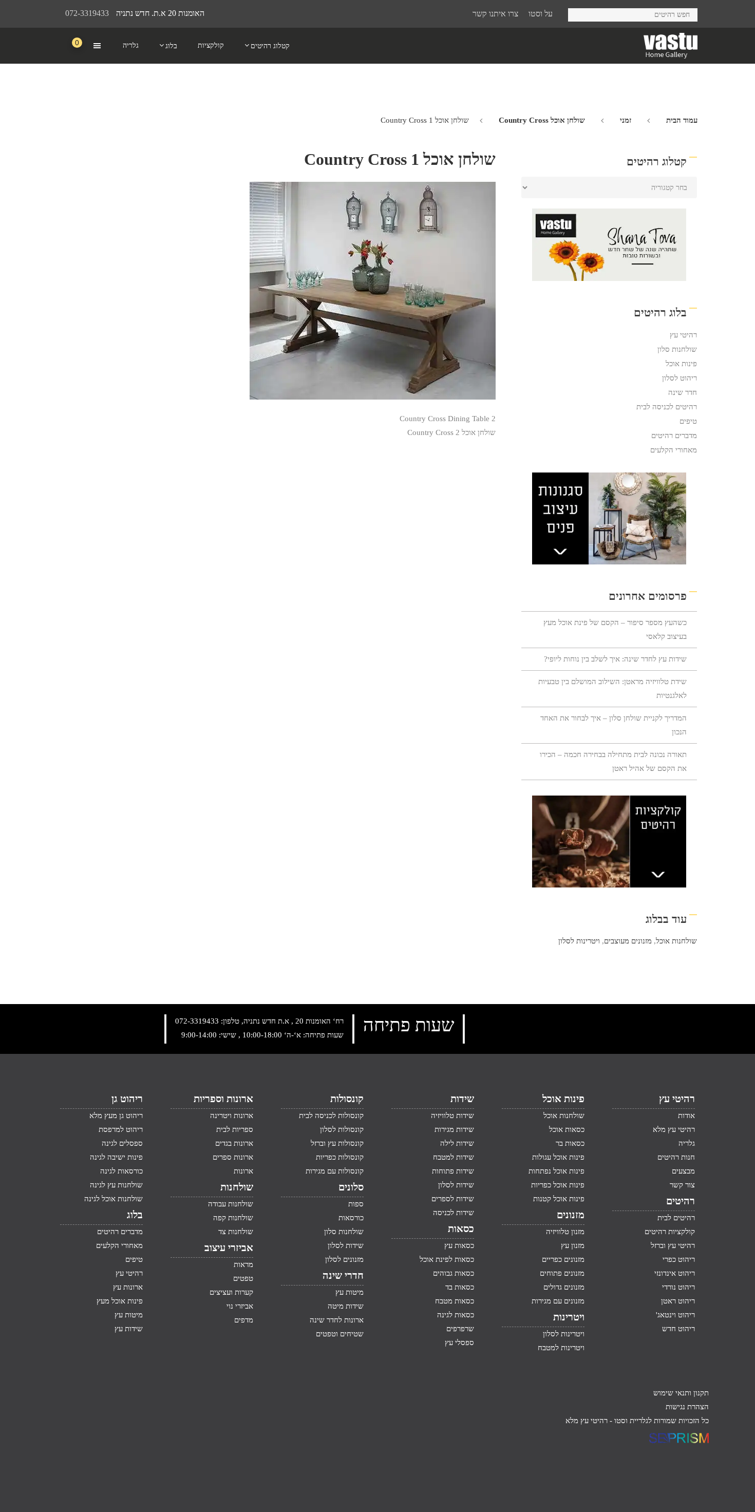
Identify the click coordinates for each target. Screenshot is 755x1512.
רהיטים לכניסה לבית (666, 407)
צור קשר (682, 1185)
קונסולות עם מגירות (335, 1171)
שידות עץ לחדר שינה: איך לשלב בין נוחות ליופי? (615, 659)
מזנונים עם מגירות (558, 1301)
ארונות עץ (128, 1287)
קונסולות (347, 1098)
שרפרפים (460, 1329)
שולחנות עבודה (230, 1204)
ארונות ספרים (233, 1157)
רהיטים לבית (676, 1218)
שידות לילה (457, 1143)
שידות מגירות (454, 1129)
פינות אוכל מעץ (120, 1301)
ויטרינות (568, 1316)
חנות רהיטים (676, 1157)
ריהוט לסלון (679, 378)
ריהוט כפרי (679, 1259)
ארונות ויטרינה (231, 1115)
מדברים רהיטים (674, 435)
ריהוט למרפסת (121, 1129)
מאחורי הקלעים (673, 450)
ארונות (243, 1171)
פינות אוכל (681, 364)
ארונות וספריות (223, 1098)
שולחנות (236, 1187)
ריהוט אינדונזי (674, 1273)
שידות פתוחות (453, 1171)
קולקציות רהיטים (670, 1231)
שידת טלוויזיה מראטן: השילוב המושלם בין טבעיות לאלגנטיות (612, 688)
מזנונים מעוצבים (628, 941)
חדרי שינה (343, 1275)
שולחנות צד (235, 1231)
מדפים (243, 1320)
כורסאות (351, 1218)
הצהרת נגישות (687, 1407)
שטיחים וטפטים (340, 1334)
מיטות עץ (349, 1292)
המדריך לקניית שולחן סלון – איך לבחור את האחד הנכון (613, 725)
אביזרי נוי (239, 1306)
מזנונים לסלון (344, 1259)
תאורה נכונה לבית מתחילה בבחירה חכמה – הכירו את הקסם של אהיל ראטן (613, 761)
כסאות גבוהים (453, 1273)
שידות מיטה (346, 1306)
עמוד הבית (681, 120)
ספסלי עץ (459, 1342)
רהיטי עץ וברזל (673, 1245)
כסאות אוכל (566, 1129)
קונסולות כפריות (340, 1157)
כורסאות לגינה (121, 1171)
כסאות (461, 1228)
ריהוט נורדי (678, 1287)
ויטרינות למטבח (561, 1348)
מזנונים (570, 1214)
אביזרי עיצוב (228, 1247)
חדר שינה (682, 392)
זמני (625, 120)
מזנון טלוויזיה (565, 1231)
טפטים (243, 1278)
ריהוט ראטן (678, 1301)
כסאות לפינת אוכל (447, 1259)
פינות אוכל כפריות (557, 1185)
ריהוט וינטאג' (675, 1315)
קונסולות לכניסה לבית (331, 1115)
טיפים (688, 421)
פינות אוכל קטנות (558, 1199)
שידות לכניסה (453, 1212)
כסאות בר (570, 1143)
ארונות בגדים (234, 1143)
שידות (462, 1098)
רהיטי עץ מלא (674, 1129)
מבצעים (683, 1171)
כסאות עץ (459, 1245)
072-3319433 (87, 13)
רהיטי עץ (683, 335)
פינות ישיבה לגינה (116, 1157)
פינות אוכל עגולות (558, 1157)
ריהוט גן (127, 1098)
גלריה (686, 1143)
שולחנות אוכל (676, 941)
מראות (243, 1264)
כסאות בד (459, 1287)
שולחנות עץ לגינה (116, 1185)
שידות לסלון (456, 1185)
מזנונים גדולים (563, 1287)
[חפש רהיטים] (579, 13)
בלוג (135, 1214)
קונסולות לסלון (342, 1129)
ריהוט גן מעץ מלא (116, 1115)
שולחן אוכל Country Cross (542, 120)
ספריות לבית (234, 1129)
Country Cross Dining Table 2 (448, 418)
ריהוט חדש (678, 1329)
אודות (686, 1115)
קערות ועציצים (231, 1292)
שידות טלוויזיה (452, 1115)
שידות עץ (129, 1329)
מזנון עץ (572, 1245)
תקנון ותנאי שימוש (681, 1393)
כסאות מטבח (454, 1301)
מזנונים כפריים (563, 1259)
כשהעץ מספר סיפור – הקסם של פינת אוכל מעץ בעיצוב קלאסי (615, 629)
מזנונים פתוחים (562, 1273)
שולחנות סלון (677, 349)
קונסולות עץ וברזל (337, 1143)
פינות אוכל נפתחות (556, 1171)
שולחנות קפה (233, 1218)
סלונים (351, 1187)
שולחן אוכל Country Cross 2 (451, 432)
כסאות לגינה (455, 1315)
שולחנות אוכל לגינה (113, 1199)
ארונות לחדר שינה (337, 1320)
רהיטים (680, 1200)
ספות (356, 1204)
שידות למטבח (453, 1157)
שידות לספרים (452, 1199)
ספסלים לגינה (122, 1143)
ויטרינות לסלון (579, 941)
